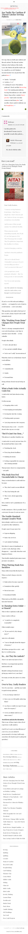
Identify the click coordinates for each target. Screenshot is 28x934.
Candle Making (7, 909)
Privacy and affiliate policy (16, 931)
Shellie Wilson (14, 140)
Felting (5, 882)
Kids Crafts (6, 891)
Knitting (5, 853)
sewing (16, 762)
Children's (12, 754)
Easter (19, 754)
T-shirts (7, 768)
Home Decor (12, 759)
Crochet (5, 858)
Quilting (5, 856)
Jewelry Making (8, 894)
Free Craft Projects (9, 918)
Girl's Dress (19, 757)
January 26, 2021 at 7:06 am (16, 125)
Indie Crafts (6, 888)
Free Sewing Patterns (10, 757)
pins (17, 100)
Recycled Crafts (8, 864)
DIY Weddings (7, 912)
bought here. (10, 105)
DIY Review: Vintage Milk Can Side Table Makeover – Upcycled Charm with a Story (14, 821)
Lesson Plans (7, 897)
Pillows (19, 759)
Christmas (15, 754)
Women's (10, 768)
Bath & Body (7, 903)
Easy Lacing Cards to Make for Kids (14, 838)
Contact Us (8, 931)
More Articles (9, 777)
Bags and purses (6, 754)
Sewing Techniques (20, 766)
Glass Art (6, 885)
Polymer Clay (7, 873)
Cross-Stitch (7, 876)
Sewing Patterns (10, 765)
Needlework (7, 900)
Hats (8, 759)
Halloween (5, 759)
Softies (4, 768)
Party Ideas (6, 906)
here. (8, 75)
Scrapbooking (7, 867)
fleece (21, 754)
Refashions (5, 762)
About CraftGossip (20, 928)
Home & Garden (8, 861)
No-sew (16, 759)
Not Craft (6, 915)
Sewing (14, 6)
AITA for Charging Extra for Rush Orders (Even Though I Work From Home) (13, 166)
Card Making (7, 870)
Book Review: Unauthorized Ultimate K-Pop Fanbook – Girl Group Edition (12, 796)
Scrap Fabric (11, 762)
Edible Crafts (7, 879)
